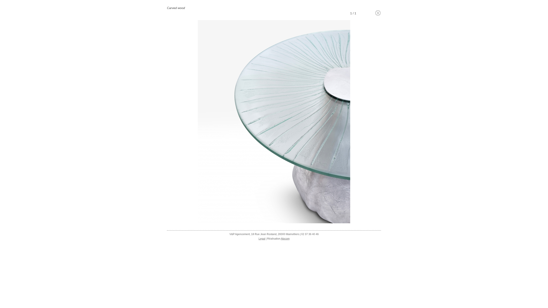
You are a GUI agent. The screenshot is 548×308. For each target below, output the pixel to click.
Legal (262, 238)
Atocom (285, 238)
